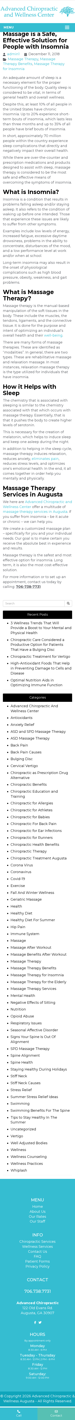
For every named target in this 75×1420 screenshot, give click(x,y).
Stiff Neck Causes (26, 1083)
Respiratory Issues (26, 1023)
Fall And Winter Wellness (32, 893)
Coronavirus (21, 872)
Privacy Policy (38, 1266)
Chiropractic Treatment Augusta (39, 858)
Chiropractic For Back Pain (34, 824)
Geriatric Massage (26, 899)
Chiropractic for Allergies (32, 803)
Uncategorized (23, 1129)
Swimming (20, 1104)
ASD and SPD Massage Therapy (38, 732)
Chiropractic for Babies (30, 817)
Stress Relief (21, 1090)
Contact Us (37, 1251)
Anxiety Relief (22, 725)
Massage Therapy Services (33, 989)
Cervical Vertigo (24, 766)
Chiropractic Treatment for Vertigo (40, 656)
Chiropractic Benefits (29, 784)
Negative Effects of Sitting (33, 1002)
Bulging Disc (22, 759)
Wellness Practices (27, 1164)
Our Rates (37, 1216)
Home (37, 1206)
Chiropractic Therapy (29, 851)
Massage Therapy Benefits (33, 968)
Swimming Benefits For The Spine (40, 1110)
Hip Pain (18, 927)
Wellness (18, 1150)
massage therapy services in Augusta (35, 512)
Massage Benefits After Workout (39, 954)
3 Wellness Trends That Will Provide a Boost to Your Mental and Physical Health (41, 628)
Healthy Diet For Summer (33, 920)
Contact (56, 1415)
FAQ (37, 1256)
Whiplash (19, 1170)
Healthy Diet (21, 913)
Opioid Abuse (22, 1016)
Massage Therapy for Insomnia (37, 975)
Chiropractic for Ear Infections (36, 831)
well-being (53, 335)
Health (16, 906)
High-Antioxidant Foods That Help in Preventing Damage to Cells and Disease (41, 668)
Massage (18, 941)
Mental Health (23, 996)
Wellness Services (37, 1246)
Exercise (18, 886)
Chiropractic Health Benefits (35, 844)
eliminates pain (45, 459)
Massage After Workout (31, 947)
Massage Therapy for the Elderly (38, 982)
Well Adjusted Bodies (29, 1143)
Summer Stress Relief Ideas (34, 1097)
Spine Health (22, 1062)
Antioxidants (21, 718)
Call (19, 1415)
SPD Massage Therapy (30, 1049)
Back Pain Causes (26, 752)
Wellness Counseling (29, 1157)
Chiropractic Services (37, 1241)
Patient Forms (37, 1261)
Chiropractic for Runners (32, 838)
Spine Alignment (25, 1055)
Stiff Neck (19, 1076)
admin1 (13, 54)
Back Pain (19, 745)
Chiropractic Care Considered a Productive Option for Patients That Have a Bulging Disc (37, 645)
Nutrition (18, 1009)
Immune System (25, 934)
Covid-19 (18, 879)
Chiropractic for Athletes (31, 810)
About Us (38, 1211)
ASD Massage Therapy (30, 738)
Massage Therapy (23, 59)
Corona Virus (22, 865)
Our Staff (37, 1221)
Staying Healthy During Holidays (39, 1069)
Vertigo (17, 1136)
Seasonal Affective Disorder (34, 1030)
